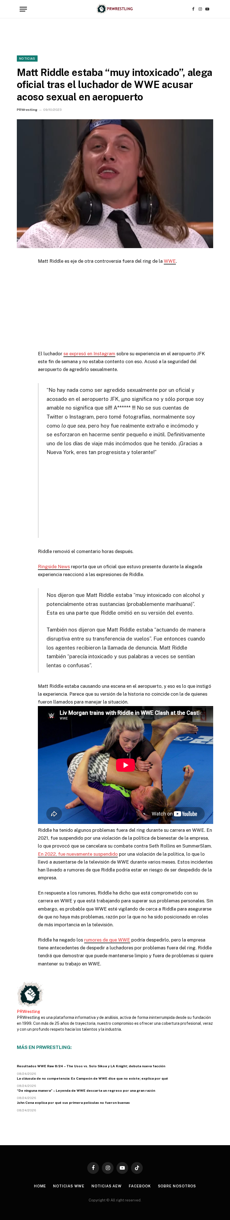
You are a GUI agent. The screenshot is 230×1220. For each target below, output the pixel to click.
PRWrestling (27, 110)
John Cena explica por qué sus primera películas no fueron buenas (73, 1103)
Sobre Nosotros (177, 1186)
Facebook (140, 1186)
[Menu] (23, 9)
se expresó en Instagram (89, 353)
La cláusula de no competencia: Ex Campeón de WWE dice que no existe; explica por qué (92, 1078)
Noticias (27, 58)
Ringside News (54, 566)
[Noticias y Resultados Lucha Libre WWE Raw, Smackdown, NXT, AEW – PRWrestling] (115, 9)
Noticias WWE (68, 1186)
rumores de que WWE (107, 940)
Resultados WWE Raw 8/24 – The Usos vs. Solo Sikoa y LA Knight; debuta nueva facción (91, 1066)
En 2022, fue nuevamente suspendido (78, 854)
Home (40, 1186)
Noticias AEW (106, 1186)
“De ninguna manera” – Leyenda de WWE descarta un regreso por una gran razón (86, 1091)
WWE (170, 261)
